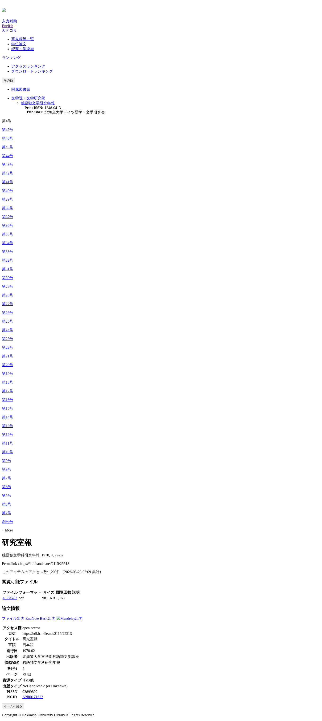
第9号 (6, 461)
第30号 (7, 278)
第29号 (7, 286)
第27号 (7, 304)
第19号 (7, 374)
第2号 (6, 513)
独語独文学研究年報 (38, 103)
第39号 (7, 199)
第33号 (7, 252)
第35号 (7, 234)
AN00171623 (32, 697)
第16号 (7, 400)
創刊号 (7, 522)
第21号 (7, 356)
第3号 (6, 504)
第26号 (7, 313)
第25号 (7, 321)
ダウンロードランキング (32, 71)
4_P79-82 (10, 598)
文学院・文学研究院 (28, 98)
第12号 (7, 435)
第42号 (7, 173)
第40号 (7, 191)
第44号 (7, 156)
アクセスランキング (28, 66)
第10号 (7, 452)
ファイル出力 (13, 618)
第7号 (6, 478)
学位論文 (18, 44)
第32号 (7, 260)
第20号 (7, 365)
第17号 (7, 391)
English (7, 26)
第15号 (7, 408)
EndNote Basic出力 (40, 618)
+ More (7, 530)
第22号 (7, 347)
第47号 (7, 130)
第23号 (7, 339)
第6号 (6, 487)
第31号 (7, 269)
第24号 (7, 330)
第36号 (7, 225)
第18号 (7, 382)
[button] (9, 30)
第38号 (7, 208)
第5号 (6, 496)
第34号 (7, 243)
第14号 (7, 417)
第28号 (7, 295)
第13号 (7, 426)
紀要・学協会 (22, 49)
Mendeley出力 (71, 618)
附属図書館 (20, 89)
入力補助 (9, 21)
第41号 (7, 182)
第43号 (7, 164)
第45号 (7, 147)
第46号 (7, 138)
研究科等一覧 (22, 39)
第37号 (7, 217)
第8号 (6, 469)
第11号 (7, 443)
